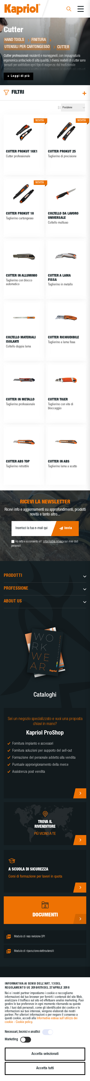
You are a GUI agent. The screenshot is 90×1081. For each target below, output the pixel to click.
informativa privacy (53, 541)
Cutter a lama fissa (59, 278)
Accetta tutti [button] (45, 1068)
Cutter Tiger (58, 399)
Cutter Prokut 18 (20, 214)
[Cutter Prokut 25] (66, 132)
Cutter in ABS (59, 462)
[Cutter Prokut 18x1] (24, 132)
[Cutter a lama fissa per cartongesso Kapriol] (66, 256)
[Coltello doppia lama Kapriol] (24, 318)
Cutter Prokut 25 (62, 151)
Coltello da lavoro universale (63, 216)
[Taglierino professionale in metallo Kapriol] (24, 380)
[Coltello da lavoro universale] (66, 194)
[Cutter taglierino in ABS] (66, 442)
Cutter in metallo (20, 399)
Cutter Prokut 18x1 (22, 151)
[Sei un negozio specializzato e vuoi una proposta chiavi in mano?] (45, 753)
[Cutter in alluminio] (24, 256)
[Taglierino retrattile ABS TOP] (24, 442)
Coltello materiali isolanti (21, 340)
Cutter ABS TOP (18, 462)
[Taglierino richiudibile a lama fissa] (66, 318)
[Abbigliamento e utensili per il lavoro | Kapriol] (29, 10)
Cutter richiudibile (63, 337)
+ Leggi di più (18, 76)
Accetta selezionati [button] (45, 1054)
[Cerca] (68, 10)
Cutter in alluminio (21, 276)
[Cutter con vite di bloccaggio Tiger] (66, 380)
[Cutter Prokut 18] (24, 194)
